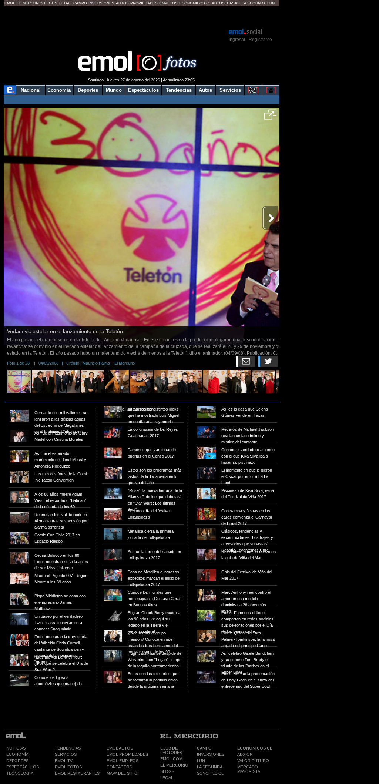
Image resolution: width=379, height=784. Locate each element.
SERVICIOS (66, 754)
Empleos (168, 3)
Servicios (230, 90)
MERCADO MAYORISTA (248, 769)
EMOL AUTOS (120, 748)
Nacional (31, 90)
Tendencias (179, 90)
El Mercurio (30, 3)
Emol (9, 3)
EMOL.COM (171, 759)
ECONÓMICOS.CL (254, 748)
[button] (270, 117)
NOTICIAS (16, 748)
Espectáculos (143, 90)
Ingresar (237, 39)
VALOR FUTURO (253, 760)
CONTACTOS (119, 767)
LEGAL (166, 777)
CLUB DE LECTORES (171, 750)
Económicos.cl (195, 3)
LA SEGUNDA (209, 767)
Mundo (114, 90)
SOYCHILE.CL (210, 773)
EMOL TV (64, 760)
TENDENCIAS (68, 748)
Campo (80, 3)
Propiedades (144, 3)
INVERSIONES (210, 754)
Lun (271, 3)
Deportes (88, 90)
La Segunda (254, 3)
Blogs (50, 3)
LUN (201, 760)
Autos (122, 3)
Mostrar (141, 16)
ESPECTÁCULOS (22, 767)
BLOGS (167, 771)
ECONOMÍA (17, 754)
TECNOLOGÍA (19, 773)
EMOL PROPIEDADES (127, 754)
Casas (233, 3)
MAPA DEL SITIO (122, 773)
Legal (65, 3)
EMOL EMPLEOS (122, 760)
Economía (59, 90)
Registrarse (260, 39)
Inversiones (101, 3)
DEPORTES (17, 760)
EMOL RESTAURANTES (77, 773)
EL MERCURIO (174, 765)
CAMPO (204, 748)
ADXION (245, 754)
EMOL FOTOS (68, 767)
